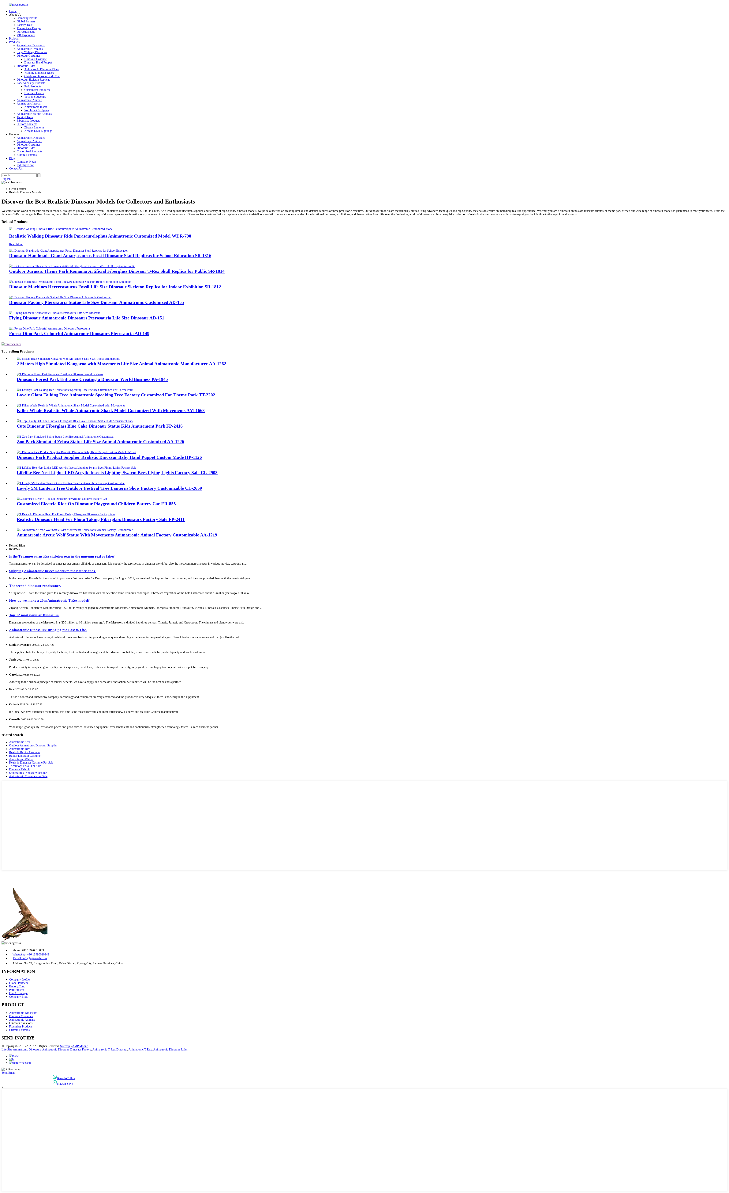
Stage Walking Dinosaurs (32, 52)
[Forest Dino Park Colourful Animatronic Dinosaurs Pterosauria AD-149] (49, 328)
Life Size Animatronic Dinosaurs (21, 1049)
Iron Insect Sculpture (36, 110)
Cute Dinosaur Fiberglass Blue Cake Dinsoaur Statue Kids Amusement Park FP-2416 (100, 426)
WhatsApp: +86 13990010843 (31, 954)
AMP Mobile (80, 1046)
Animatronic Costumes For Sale (28, 776)
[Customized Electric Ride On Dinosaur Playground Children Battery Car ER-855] (62, 498)
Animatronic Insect (35, 107)
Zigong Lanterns (34, 127)
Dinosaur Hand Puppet (38, 62)
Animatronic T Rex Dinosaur (109, 1049)
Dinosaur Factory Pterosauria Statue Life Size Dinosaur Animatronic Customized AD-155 (96, 302)
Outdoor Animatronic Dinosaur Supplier (33, 745)
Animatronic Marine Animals (34, 113)
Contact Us (16, 168)
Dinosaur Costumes (28, 55)
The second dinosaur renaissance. (35, 586)
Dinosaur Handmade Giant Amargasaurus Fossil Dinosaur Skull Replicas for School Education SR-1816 (110, 255)
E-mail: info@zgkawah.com (30, 958)
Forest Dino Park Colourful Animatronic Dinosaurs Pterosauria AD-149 (79, 333)
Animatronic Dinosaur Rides (41, 69)
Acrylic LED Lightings (38, 130)
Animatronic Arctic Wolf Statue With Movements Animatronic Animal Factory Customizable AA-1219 (117, 534)
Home (13, 11)
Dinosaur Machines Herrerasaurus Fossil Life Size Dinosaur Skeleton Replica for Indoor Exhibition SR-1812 (115, 286)
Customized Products (37, 89)
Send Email (8, 1072)
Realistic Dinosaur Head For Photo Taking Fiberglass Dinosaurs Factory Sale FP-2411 (101, 519)
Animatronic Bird (19, 748)
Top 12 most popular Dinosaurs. (34, 615)
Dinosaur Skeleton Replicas (33, 79)
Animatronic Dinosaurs (31, 45)
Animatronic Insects (29, 103)
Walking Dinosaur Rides (39, 72)
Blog (12, 158)
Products (14, 42)
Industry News (25, 165)
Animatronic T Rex (140, 1049)
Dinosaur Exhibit (19, 769)
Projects (14, 38)
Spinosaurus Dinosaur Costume (28, 772)
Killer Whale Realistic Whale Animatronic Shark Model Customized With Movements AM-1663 (111, 410)
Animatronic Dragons (30, 48)
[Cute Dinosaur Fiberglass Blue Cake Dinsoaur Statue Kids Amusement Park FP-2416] (75, 421)
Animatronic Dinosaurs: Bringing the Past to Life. (48, 630)
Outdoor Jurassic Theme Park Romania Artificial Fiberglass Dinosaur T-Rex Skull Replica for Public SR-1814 (117, 271)
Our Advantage (26, 31)
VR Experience (26, 35)
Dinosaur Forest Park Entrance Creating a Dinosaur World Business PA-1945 (92, 379)
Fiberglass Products (28, 120)
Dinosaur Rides (26, 65)
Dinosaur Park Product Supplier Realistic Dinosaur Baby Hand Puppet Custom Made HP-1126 (109, 457)
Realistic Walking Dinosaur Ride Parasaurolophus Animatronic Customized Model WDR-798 (100, 236)
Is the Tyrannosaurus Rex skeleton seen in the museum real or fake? (62, 556)
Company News (26, 161)
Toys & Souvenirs (35, 96)
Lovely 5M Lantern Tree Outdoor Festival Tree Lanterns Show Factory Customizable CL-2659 (109, 488)
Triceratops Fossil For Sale (25, 766)
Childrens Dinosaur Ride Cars (42, 76)
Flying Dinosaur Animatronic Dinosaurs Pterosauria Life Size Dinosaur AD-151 (86, 317)
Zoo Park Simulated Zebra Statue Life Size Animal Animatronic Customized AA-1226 (100, 441)
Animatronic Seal (19, 742)
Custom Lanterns (27, 124)
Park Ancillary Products (31, 83)
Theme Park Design (29, 28)
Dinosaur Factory (80, 1049)
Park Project (16, 989)
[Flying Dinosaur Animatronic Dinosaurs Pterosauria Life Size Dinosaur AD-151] (54, 312)
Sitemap (65, 1046)
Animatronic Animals (29, 100)
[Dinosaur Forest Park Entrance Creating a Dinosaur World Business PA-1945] (60, 374)
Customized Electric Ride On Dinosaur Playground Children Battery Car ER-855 (96, 503)
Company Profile (27, 18)
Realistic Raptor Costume (24, 752)
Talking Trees (25, 117)
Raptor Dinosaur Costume (24, 755)
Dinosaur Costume (35, 59)
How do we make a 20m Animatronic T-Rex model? (49, 600)
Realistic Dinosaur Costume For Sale (31, 762)
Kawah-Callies (66, 1078)
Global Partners (26, 21)
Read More (16, 244)
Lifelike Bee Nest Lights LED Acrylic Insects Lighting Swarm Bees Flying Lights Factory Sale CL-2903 (117, 472)
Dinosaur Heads (34, 93)
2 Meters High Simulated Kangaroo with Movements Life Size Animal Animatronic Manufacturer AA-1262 (121, 363)
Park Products (32, 86)
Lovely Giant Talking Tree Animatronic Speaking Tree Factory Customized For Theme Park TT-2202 (116, 394)
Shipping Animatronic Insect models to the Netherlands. (52, 571)
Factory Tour (24, 24)
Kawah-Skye (65, 1083)
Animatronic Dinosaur (55, 1049)
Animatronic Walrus (21, 759)
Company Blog (18, 996)
